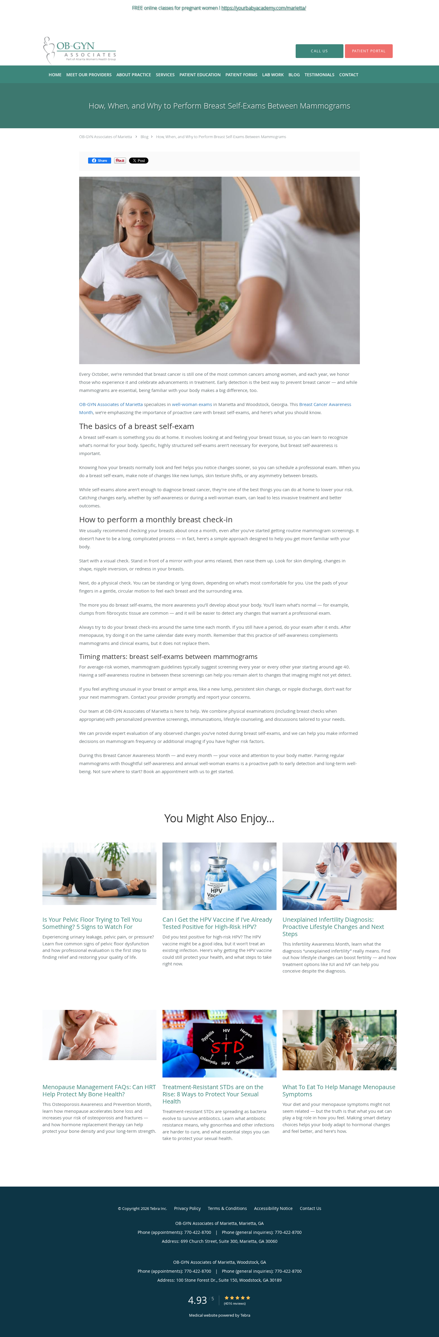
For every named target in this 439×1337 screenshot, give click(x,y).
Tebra (245, 1315)
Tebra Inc (158, 1208)
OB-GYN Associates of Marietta (105, 136)
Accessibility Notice (273, 1208)
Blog (144, 136)
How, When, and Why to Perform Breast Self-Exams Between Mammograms (221, 136)
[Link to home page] (70, 50)
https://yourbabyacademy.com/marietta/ (263, 7)
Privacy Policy (187, 1208)
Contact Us (310, 1208)
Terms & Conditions (227, 1208)
